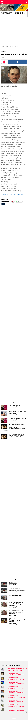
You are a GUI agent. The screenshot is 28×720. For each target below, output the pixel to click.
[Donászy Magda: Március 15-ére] (4, 420)
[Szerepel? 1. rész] (4, 584)
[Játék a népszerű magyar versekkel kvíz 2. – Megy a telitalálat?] (4, 612)
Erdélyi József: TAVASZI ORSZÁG (17, 411)
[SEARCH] (26, 2)
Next (27, 10)
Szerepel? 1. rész (13, 582)
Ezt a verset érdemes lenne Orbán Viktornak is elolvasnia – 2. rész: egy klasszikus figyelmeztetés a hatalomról (18, 427)
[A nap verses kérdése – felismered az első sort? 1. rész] (4, 590)
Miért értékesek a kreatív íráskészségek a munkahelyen (17, 596)
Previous (0, 10)
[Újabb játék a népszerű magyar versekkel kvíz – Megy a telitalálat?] (4, 620)
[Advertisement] (14, 31)
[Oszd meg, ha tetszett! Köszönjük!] (17, 62)
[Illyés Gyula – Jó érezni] (4, 407)
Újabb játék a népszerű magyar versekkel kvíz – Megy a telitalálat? (17, 620)
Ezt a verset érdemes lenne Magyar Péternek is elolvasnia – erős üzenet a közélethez (17, 435)
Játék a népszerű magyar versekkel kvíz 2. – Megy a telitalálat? (16, 612)
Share (2, 68)
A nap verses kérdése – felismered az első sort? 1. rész (17, 589)
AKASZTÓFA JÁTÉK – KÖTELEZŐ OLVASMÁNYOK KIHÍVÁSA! (20, 13)
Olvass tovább (12, 407)
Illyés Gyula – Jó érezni (15, 405)
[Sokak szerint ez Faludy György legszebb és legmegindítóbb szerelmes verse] (7, 7)
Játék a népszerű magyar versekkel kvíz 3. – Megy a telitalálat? (16, 604)
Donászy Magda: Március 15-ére (17, 418)
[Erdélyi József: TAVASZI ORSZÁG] (4, 413)
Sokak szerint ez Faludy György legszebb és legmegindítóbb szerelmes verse (7, 14)
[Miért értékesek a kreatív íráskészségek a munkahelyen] (4, 597)
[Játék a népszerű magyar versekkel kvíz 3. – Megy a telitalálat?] (4, 604)
